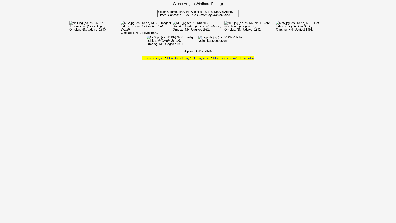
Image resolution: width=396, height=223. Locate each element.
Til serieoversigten (153, 58)
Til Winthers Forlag (178, 58)
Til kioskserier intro (224, 58)
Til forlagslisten (201, 58)
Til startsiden (246, 58)
